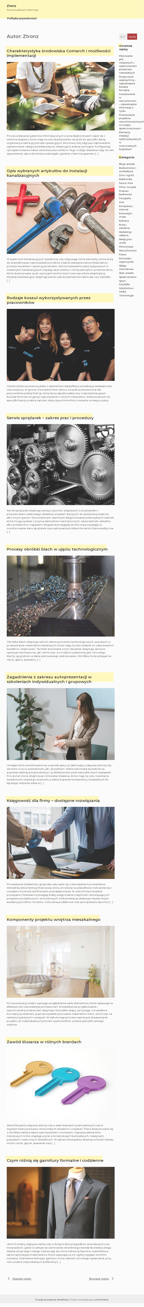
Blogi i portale (127, 164)
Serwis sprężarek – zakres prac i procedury (50, 417)
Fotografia (125, 198)
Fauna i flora (126, 183)
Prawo (122, 254)
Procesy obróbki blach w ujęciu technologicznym (57, 549)
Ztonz (11, 6)
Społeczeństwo (128, 277)
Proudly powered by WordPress (52, 1299)
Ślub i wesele (126, 273)
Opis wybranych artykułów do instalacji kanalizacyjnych (47, 173)
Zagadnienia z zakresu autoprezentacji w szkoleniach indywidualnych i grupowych (49, 679)
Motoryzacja (126, 246)
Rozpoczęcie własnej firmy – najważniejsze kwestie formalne (127, 83)
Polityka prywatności (22, 18)
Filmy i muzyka (127, 187)
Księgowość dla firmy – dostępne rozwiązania (53, 800)
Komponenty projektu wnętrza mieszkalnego (54, 919)
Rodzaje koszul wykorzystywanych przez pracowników (49, 300)
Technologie (126, 295)
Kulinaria (124, 220)
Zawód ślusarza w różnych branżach (44, 1041)
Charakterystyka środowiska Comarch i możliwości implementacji (58, 53)
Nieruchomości (128, 250)
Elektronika (125, 179)
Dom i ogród (126, 175)
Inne (121, 202)
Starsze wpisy (21, 1278)
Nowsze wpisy (99, 1278)
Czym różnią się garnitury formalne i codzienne (55, 1160)
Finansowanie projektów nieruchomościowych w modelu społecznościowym (131, 122)
